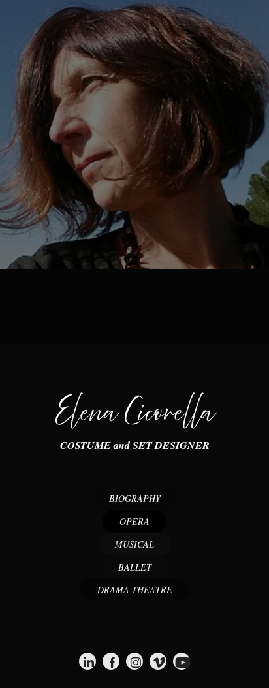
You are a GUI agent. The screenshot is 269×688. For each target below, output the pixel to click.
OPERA (134, 521)
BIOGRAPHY (135, 498)
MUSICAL (134, 544)
